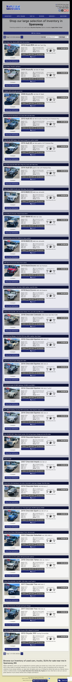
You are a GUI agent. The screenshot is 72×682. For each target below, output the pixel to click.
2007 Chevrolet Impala (33, 462)
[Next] (22, 37)
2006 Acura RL (32, 94)
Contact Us (36, 677)
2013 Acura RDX (33, 45)
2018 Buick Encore (34, 290)
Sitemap (38, 678)
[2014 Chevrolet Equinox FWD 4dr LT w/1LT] (12, 393)
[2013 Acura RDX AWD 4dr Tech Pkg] (12, 50)
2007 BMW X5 (31, 217)
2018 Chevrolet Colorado (39, 315)
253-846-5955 (64, 8)
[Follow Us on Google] (67, 10)
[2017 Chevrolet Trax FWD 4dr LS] (12, 614)
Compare (12, 57)
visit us (59, 670)
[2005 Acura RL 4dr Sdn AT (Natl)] (12, 74)
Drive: (22, 51)
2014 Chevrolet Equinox (34, 364)
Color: (22, 50)
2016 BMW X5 (32, 241)
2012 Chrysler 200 (34, 633)
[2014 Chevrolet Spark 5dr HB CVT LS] (12, 515)
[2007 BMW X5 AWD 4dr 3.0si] (12, 221)
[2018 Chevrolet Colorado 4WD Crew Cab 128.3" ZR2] (12, 319)
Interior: (22, 49)
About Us (32, 677)
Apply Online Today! (56, 27)
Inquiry (24, 54)
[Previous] (4, 37)
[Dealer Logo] (13, 7)
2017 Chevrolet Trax (33, 584)
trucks (50, 665)
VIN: (34, 47)
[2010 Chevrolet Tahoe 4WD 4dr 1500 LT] (12, 564)
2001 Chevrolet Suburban (36, 535)
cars (47, 665)
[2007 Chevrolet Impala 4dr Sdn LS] (12, 466)
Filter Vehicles (36, 33)
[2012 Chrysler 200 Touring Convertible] (12, 638)
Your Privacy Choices (44, 678)
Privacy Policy (41, 677)
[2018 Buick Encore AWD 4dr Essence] (12, 295)
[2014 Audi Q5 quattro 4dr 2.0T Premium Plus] (12, 172)
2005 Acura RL (32, 70)
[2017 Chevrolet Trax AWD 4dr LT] (12, 589)
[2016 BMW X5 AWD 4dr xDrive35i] (12, 246)
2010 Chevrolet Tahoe (35, 560)
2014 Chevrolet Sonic (34, 486)
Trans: (34, 50)
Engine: (34, 49)
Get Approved (40, 54)
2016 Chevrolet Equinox (34, 437)
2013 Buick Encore (34, 266)
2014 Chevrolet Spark (34, 511)
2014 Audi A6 (37, 143)
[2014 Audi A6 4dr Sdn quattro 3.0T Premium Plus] (12, 148)
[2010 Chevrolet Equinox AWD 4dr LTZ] (12, 344)
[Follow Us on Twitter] (62, 10)
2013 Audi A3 (40, 119)
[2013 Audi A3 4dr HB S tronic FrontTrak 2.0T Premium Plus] (12, 123)
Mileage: (34, 51)
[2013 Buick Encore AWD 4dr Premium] (12, 270)
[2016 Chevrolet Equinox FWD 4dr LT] (12, 442)
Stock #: (23, 47)
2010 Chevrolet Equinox (34, 339)
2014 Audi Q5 (36, 168)
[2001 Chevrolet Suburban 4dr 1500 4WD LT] (12, 540)
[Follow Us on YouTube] (65, 10)
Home (29, 677)
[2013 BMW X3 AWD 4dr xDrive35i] (12, 197)
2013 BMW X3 (32, 192)
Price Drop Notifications (12, 61)
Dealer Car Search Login (26, 678)
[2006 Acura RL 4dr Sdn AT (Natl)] (12, 99)
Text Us (33, 56)
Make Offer (31, 54)
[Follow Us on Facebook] (60, 10)
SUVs (53, 665)
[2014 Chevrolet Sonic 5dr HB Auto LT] (12, 491)
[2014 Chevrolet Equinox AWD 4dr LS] (12, 368)
